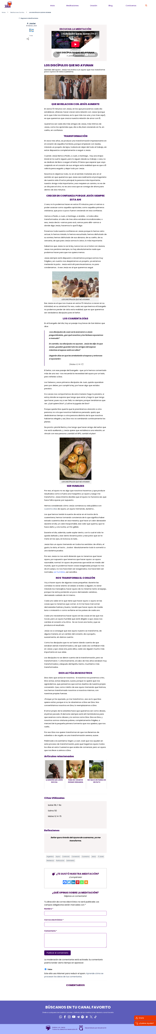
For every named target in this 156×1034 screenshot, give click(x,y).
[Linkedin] (73, 882)
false (50, 969)
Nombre (48, 909)
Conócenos (131, 5)
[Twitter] (69, 882)
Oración (93, 5)
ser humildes (59, 572)
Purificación (60, 861)
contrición (65, 856)
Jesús (94, 856)
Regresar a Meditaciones (28, 18)
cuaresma (85, 856)
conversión (76, 856)
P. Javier (31, 23)
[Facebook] (65, 882)
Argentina (50, 856)
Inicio (52, 5)
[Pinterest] (77, 882)
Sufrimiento (70, 861)
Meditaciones (72, 5)
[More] (86, 882)
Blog (110, 5)
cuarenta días (50, 509)
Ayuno (58, 856)
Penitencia (50, 861)
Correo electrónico (54, 920)
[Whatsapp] (82, 882)
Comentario (50, 931)
